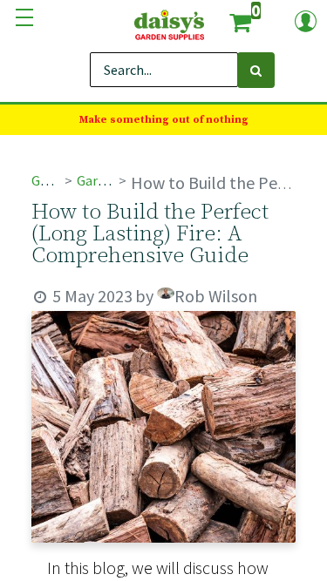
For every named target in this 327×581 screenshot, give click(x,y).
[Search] (256, 70)
